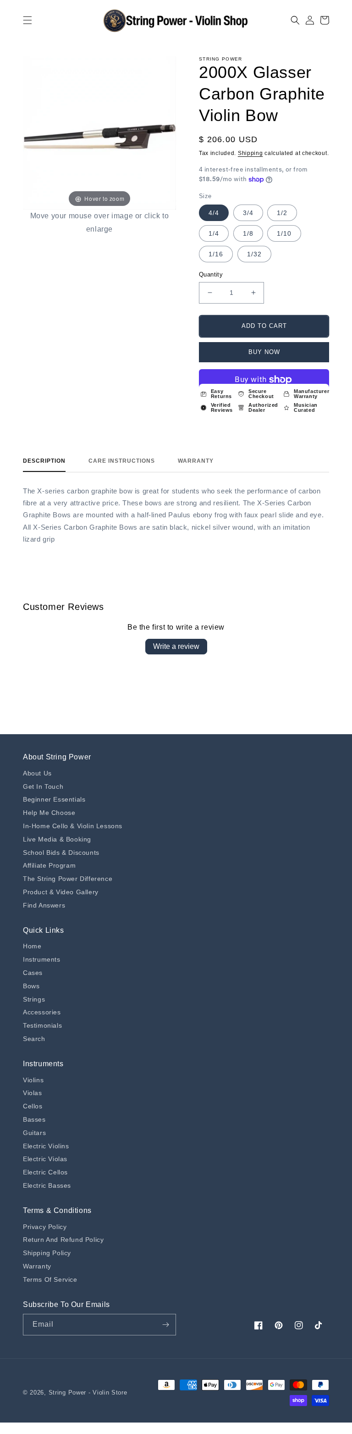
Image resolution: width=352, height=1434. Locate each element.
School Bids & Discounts (61, 852)
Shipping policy (47, 1253)
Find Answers (44, 905)
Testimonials (42, 1025)
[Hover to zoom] (99, 133)
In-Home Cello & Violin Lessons (72, 826)
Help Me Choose (49, 812)
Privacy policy (44, 1226)
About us (37, 773)
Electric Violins (46, 1146)
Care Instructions (121, 461)
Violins (33, 1080)
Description (44, 461)
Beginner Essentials (54, 799)
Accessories (42, 1012)
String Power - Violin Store (88, 1392)
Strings (34, 999)
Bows (31, 986)
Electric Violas (45, 1159)
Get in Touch (43, 786)
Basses (34, 1119)
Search (34, 1038)
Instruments (41, 959)
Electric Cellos (45, 1172)
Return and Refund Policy (63, 1239)
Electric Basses (47, 1185)
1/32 (254, 254)
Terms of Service (50, 1279)
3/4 (248, 212)
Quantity (211, 274)
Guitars (34, 1132)
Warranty (196, 461)
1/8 (248, 233)
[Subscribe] (165, 1324)
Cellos (33, 1106)
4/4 (214, 212)
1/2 (282, 212)
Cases (33, 972)
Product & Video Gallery (61, 892)
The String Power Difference (67, 878)
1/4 (214, 233)
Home (32, 946)
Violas (32, 1092)
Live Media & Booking (57, 839)
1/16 (216, 254)
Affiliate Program (49, 865)
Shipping (250, 153)
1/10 (284, 233)
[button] (27, 20)
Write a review (176, 646)
